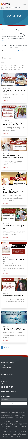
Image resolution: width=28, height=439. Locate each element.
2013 (6, 70)
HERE (14, 433)
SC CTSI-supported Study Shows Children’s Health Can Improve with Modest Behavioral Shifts (13, 191)
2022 (19, 65)
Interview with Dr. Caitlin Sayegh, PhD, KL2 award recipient (13, 296)
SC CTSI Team (4, 381)
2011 (14, 70)
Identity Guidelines (5, 391)
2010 (19, 70)
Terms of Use (13, 391)
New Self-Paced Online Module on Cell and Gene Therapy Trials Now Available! (14, 329)
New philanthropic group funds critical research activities (14, 91)
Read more (5, 100)
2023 (14, 65)
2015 (23, 67)
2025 (6, 65)
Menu (24, 4)
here (3, 40)
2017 (14, 67)
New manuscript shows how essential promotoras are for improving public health (13, 227)
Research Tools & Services (7, 362)
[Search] (2, 58)
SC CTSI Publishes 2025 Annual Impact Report (13, 260)
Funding (3, 365)
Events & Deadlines (5, 372)
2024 (10, 65)
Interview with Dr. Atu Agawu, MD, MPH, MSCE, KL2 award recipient (14, 123)
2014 (2, 70)
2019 (6, 67)
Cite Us (2, 383)
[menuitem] (14, 362)
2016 (19, 67)
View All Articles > (22, 50)
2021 (23, 65)
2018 (10, 67)
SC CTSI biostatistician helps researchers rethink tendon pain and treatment (13, 157)
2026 (2, 65)
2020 (2, 67)
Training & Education (6, 367)
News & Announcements (7, 374)
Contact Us (3, 379)
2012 (10, 70)
